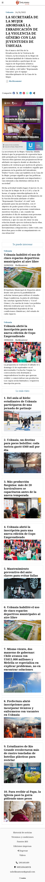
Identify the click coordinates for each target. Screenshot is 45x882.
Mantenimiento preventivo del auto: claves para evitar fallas (21, 572)
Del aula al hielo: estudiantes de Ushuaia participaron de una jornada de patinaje (20, 403)
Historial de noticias (22, 832)
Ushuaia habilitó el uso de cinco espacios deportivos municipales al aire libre (22, 258)
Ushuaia (9, 12)
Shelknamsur (15, 81)
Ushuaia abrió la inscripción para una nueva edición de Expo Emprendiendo (19, 331)
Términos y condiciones (22, 837)
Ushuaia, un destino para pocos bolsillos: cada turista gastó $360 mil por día (22, 445)
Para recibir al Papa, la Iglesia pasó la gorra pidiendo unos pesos (22, 795)
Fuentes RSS (22, 841)
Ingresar (23, 850)
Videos (22, 855)
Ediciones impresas (23, 846)
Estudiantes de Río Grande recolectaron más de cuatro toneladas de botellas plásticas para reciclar (21, 753)
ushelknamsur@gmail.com (22, 871)
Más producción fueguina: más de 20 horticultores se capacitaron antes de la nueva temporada (20, 488)
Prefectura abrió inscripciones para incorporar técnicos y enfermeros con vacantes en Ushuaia (21, 708)
